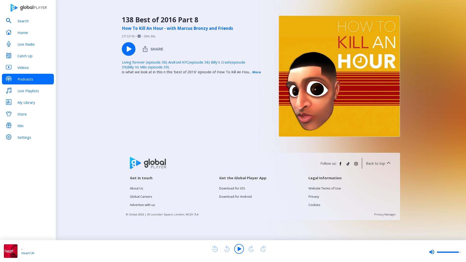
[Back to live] (263, 249)
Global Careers (141, 196)
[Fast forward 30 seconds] (251, 249)
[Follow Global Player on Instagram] (356, 165)
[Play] (239, 249)
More (256, 72)
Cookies (314, 205)
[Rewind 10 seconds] (227, 249)
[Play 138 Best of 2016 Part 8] (128, 49)
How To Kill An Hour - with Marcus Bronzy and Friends (177, 28)
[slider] (445, 252)
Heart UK (27, 253)
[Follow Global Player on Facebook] (340, 165)
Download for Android (235, 196)
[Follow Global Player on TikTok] (348, 165)
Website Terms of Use (324, 188)
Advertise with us (142, 205)
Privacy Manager (385, 214)
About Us (136, 188)
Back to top (375, 163)
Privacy (313, 196)
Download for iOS (232, 188)
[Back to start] (215, 249)
